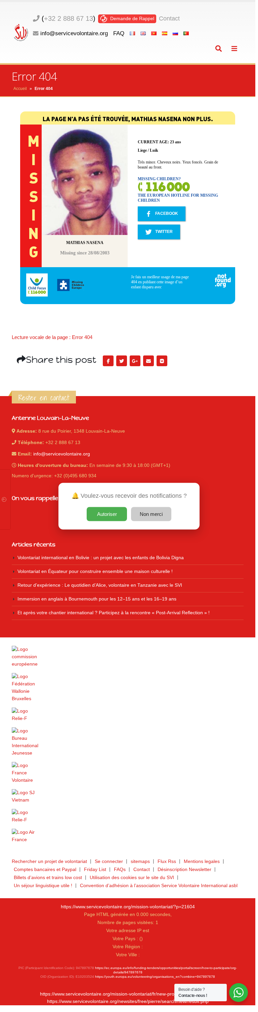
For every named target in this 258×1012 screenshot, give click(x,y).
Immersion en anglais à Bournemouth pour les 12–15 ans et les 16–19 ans (96, 598)
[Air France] (128, 836)
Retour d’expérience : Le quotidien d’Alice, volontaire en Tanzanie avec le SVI (99, 585)
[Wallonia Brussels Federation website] (128, 688)
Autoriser (107, 514)
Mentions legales (202, 861)
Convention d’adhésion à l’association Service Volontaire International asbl (159, 885)
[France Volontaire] (128, 773)
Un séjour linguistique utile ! (43, 885)
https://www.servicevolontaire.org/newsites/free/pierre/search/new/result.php (128, 1001)
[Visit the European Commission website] (128, 657)
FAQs (120, 869)
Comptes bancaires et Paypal (45, 869)
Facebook (108, 360)
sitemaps (140, 861)
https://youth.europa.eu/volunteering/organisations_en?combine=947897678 (155, 976)
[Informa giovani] (128, 816)
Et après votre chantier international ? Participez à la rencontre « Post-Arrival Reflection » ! (113, 612)
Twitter (121, 360)
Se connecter (109, 861)
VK (162, 360)
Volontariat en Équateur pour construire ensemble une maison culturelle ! (95, 571)
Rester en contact (43, 397)
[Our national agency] (128, 742)
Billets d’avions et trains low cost (48, 877)
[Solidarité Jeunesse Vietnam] (128, 796)
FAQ (118, 33)
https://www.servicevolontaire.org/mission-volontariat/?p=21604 (128, 906)
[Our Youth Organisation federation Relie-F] (128, 715)
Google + (135, 360)
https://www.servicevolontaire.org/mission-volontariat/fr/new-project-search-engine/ (127, 994)
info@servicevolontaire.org (74, 33)
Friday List (95, 869)
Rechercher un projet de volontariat (49, 861)
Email (148, 360)
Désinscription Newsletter (184, 869)
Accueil (20, 88)
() (68, 18)
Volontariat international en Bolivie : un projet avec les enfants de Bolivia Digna (100, 557)
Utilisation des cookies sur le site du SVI (132, 877)
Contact (169, 18)
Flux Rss (167, 861)
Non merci (151, 514)
